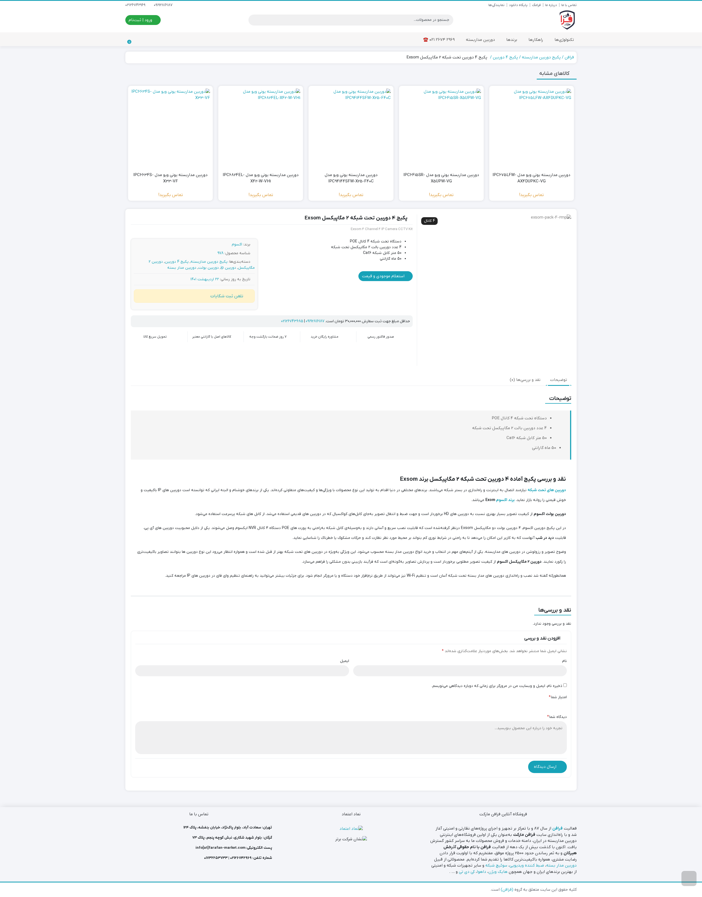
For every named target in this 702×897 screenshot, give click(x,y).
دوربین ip (228, 267)
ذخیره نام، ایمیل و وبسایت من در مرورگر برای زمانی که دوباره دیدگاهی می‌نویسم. (497, 686)
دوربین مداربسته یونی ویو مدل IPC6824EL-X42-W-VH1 (261, 178)
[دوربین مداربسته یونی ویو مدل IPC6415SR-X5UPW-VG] (441, 128)
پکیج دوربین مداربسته (541, 57)
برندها (511, 40)
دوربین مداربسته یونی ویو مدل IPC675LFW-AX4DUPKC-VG (531, 178)
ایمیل (344, 661)
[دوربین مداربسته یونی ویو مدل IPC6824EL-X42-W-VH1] (260, 128)
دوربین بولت (208, 267)
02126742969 (135, 5)
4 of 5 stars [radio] (540, 704)
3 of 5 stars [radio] (548, 704)
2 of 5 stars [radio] (556, 704)
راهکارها (535, 40)
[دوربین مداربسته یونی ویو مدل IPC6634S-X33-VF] (170, 128)
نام (564, 661)
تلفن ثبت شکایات (226, 296)
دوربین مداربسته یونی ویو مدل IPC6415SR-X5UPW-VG (441, 178)
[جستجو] (253, 20)
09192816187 (164, 5)
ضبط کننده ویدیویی (526, 865)
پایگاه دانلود (518, 5)
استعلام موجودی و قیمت (384, 276)
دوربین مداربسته (480, 40)
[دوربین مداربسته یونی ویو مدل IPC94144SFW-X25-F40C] (350, 128)
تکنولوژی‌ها (563, 40)
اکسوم (237, 244)
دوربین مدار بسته (181, 267)
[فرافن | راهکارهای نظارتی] (567, 20)
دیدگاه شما (557, 717)
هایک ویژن (498, 872)
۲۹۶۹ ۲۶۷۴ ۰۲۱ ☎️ (439, 40)
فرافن (569, 57)
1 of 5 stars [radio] (563, 704)
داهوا (481, 872)
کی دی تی (467, 872)
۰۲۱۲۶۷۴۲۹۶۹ (240, 858)
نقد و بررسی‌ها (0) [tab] (525, 380)
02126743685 (292, 321)
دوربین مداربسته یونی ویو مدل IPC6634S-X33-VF (170, 178)
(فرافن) (507, 889)
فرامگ (536, 5)
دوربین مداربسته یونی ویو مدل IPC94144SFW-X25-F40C (351, 178)
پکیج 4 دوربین (505, 57)
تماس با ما (569, 5)
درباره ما (551, 5)
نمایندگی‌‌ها (496, 5)
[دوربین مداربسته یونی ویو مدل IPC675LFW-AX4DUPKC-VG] (531, 128)
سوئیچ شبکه (496, 865)
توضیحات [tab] (558, 380)
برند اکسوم (505, 500)
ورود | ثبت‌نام (141, 20)
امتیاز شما (558, 697)
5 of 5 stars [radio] (533, 704)
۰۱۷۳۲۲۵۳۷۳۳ (216, 858)
